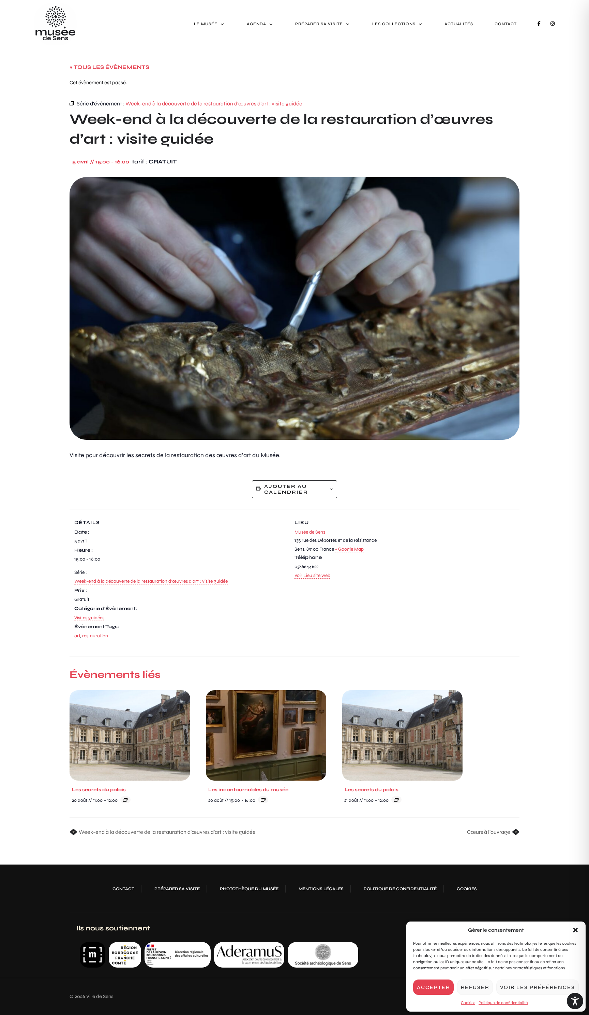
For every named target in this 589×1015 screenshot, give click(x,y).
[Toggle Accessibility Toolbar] (575, 1001)
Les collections (394, 23)
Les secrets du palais (99, 790)
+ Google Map (349, 549)
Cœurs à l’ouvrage (489, 832)
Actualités (458, 23)
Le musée (205, 23)
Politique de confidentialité (503, 1002)
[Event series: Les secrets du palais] (125, 800)
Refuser (475, 987)
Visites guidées (89, 618)
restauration (95, 636)
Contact (506, 23)
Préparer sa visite (319, 23)
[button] (575, 930)
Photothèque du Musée (249, 889)
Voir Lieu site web (312, 575)
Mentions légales (321, 889)
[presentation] (130, 735)
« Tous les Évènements (109, 67)
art (77, 636)
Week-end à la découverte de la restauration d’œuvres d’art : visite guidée (151, 581)
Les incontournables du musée (248, 790)
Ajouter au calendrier (286, 489)
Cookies (468, 1002)
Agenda (256, 23)
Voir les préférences (537, 987)
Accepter (433, 987)
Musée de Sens (309, 532)
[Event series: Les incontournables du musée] (263, 800)
